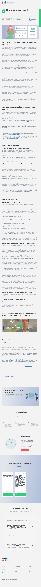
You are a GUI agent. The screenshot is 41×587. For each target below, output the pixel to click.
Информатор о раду (18, 569)
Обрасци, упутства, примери (32, 20)
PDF (3, 122)
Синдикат (16, 571)
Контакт (3, 569)
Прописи (3, 566)
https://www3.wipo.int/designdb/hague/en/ (11, 138)
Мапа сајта (4, 572)
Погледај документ (5, 494)
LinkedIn (30, 571)
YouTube (30, 566)
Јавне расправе (17, 566)
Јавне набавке (17, 564)
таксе (11, 118)
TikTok (30, 572)
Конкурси (16, 568)
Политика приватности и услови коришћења (10, 579)
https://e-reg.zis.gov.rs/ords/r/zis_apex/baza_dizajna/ (12, 134)
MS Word (29, 121)
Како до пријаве (40, 17)
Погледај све (19, 466)
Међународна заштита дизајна (33, 16)
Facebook (30, 564)
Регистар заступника (5, 567)
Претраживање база (32, 18)
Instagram (30, 568)
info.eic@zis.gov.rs (28, 366)
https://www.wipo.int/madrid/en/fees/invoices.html (12, 360)
